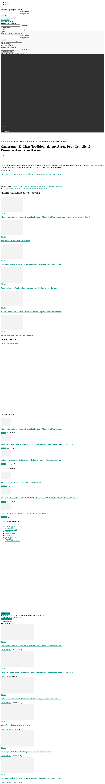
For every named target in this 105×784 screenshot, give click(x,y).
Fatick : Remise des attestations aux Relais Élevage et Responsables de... (31, 460)
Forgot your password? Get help (11, 42)
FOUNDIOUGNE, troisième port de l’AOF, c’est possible (24, 513)
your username (24, 11)
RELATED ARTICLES (10, 193)
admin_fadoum (6, 650)
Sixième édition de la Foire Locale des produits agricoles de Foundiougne (31, 312)
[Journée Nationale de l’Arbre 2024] (12, 235)
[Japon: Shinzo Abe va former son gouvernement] (6, 478)
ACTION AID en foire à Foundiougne (17, 335)
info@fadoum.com (15, 617)
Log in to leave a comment (9, 343)
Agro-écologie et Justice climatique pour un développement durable (29, 288)
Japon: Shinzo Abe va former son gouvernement (21, 482)
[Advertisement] (25, 137)
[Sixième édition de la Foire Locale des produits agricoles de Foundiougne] (12, 306)
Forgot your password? (8, 18)
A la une (3, 213)
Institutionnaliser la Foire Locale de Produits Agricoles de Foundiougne (31, 264)
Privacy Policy (5, 20)
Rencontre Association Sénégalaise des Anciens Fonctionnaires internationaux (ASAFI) (37, 444)
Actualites (4, 486)
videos (7, 4)
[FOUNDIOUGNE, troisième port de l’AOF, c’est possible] (6, 509)
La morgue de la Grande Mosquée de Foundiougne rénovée (26, 752)
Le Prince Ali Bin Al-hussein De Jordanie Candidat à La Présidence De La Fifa (36, 187)
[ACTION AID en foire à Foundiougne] (12, 329)
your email (23, 25)
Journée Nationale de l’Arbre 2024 (15, 241)
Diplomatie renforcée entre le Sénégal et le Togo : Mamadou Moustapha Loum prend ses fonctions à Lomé (45, 217)
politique (8, 141)
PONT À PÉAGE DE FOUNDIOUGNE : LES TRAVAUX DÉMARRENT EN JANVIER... (39, 498)
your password (24, 14)
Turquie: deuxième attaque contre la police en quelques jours (27, 188)
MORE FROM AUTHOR (29, 193)
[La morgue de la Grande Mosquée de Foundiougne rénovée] (17, 746)
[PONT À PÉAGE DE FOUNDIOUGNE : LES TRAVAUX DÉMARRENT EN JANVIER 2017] (6, 494)
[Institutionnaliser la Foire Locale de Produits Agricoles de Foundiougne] (12, 258)
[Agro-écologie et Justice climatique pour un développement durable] (12, 282)
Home (7, 2)
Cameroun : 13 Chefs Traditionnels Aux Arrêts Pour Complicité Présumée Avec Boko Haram (31, 174)
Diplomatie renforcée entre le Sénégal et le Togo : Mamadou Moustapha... (31, 429)
